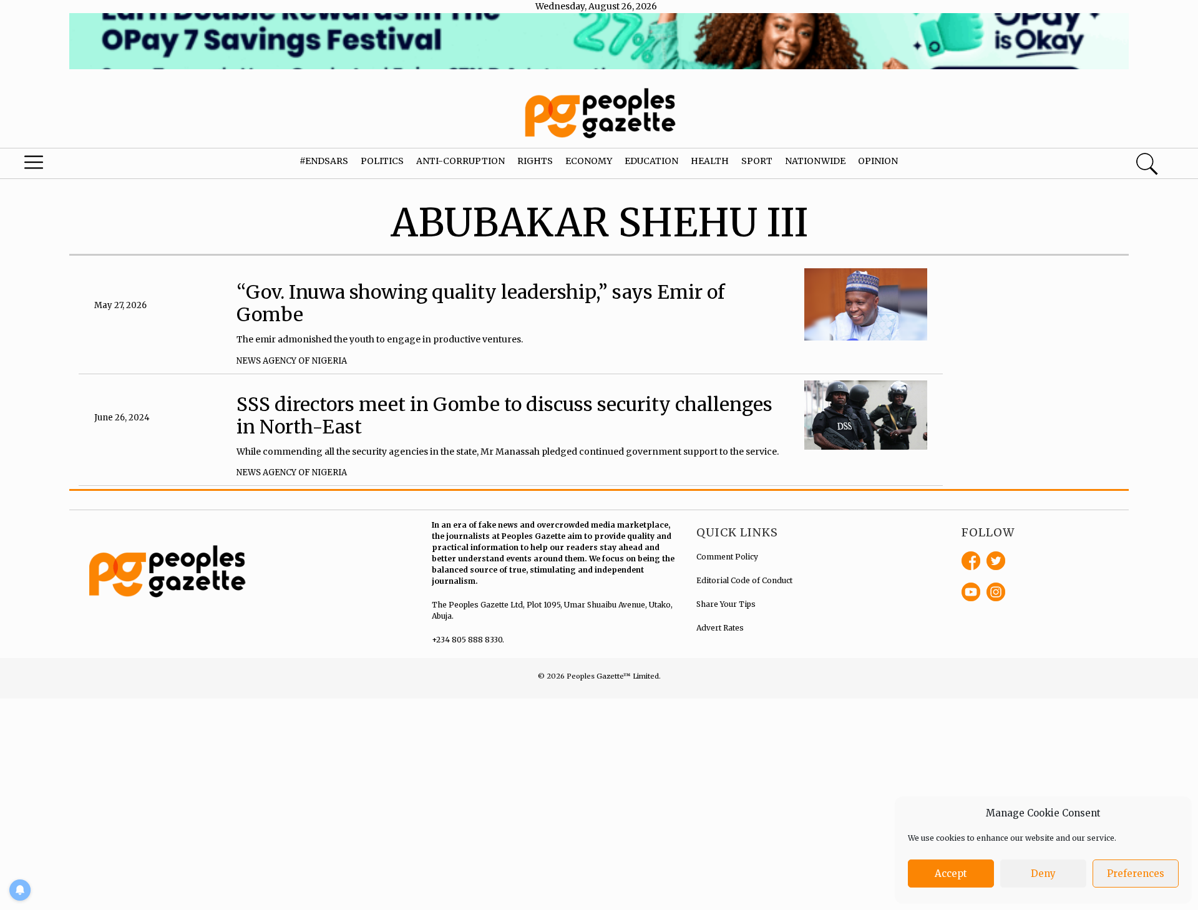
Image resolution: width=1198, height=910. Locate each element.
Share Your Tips (726, 604)
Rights (535, 161)
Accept (951, 873)
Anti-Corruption (460, 161)
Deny (1043, 873)
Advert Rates (720, 627)
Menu (63, 165)
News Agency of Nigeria (291, 361)
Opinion (878, 161)
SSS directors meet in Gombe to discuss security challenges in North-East (504, 415)
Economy (588, 161)
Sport (756, 161)
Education (651, 161)
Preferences (1135, 873)
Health (710, 161)
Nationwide (815, 161)
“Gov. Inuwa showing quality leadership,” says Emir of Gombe (480, 303)
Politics (382, 161)
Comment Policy (727, 556)
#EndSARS (324, 161)
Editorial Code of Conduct (744, 580)
